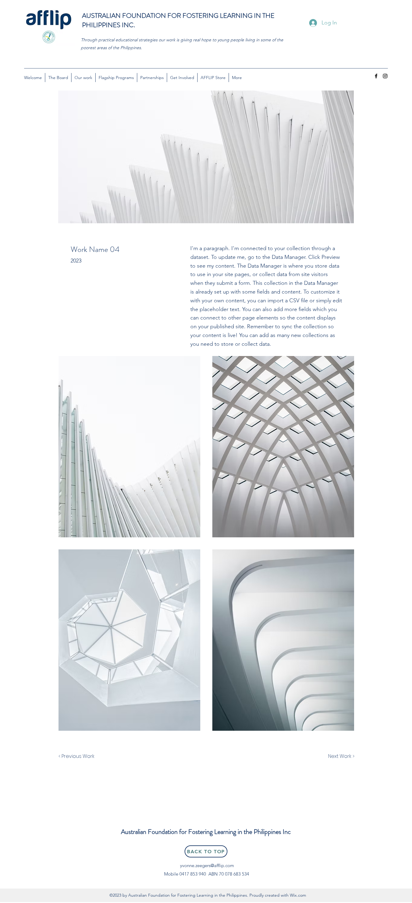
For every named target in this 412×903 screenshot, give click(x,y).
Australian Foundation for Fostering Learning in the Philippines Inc (206, 831)
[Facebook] (376, 76)
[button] (129, 446)
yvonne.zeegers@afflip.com (207, 865)
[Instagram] (385, 76)
